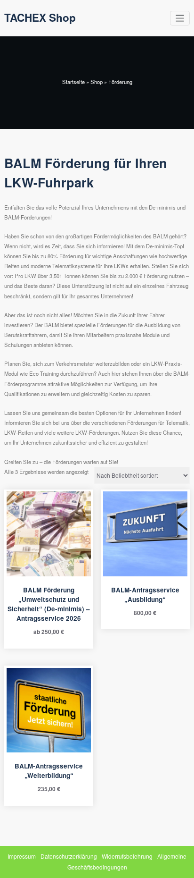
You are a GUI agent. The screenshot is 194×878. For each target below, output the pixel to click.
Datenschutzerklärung (68, 856)
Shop (96, 81)
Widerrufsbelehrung (127, 856)
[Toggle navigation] (180, 18)
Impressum (22, 856)
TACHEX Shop (40, 17)
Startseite (73, 81)
